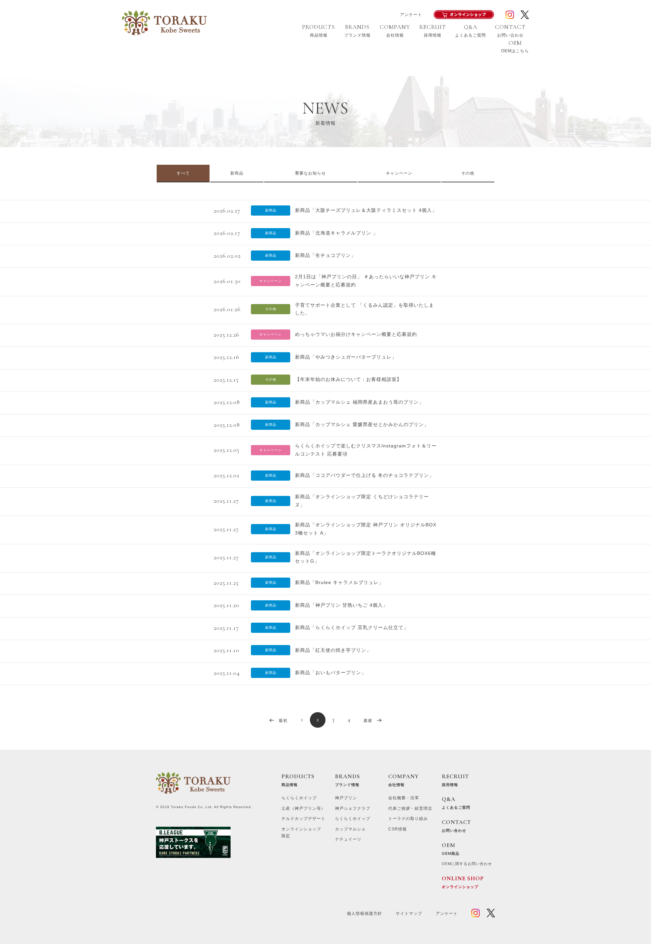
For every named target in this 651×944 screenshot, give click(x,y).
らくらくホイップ (299, 798)
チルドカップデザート (303, 818)
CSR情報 (397, 829)
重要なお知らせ (310, 173)
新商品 (236, 173)
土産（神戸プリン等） (303, 808)
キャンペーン (399, 173)
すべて (183, 173)
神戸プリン (346, 798)
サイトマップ (409, 913)
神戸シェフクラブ (352, 808)
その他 (467, 173)
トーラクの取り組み (408, 818)
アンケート (411, 14)
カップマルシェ (350, 829)
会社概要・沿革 (403, 798)
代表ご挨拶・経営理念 (410, 808)
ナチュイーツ (348, 839)
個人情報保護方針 (364, 913)
